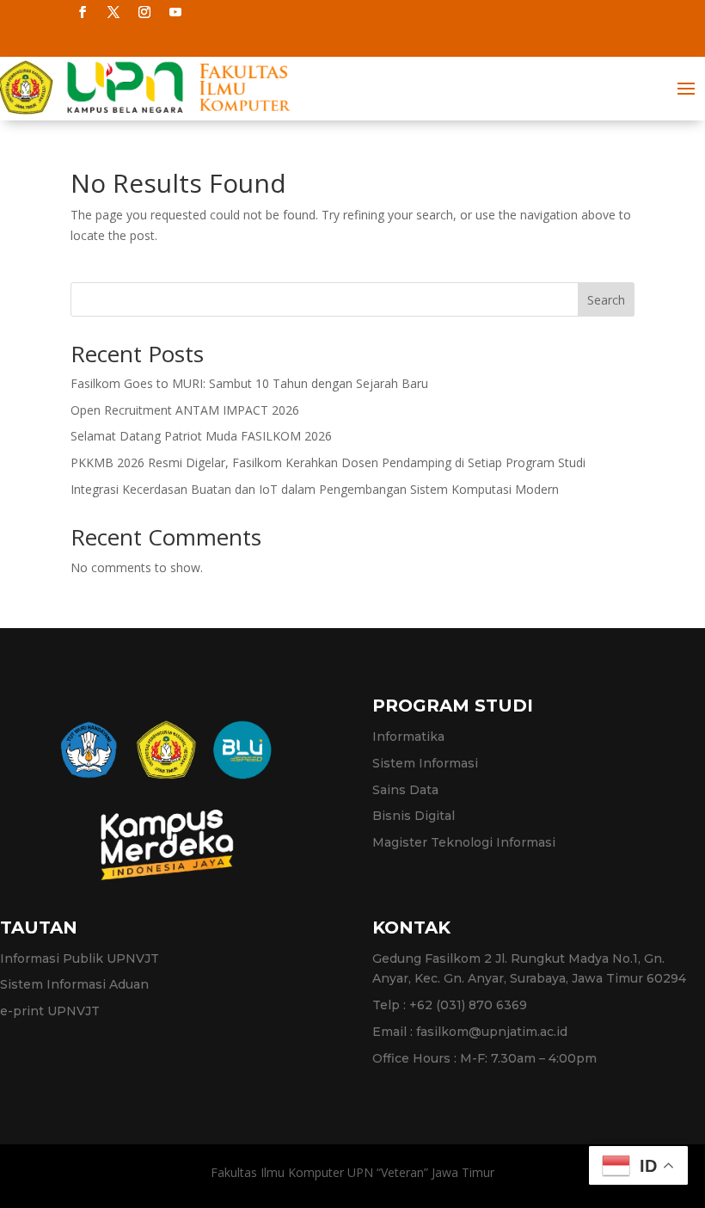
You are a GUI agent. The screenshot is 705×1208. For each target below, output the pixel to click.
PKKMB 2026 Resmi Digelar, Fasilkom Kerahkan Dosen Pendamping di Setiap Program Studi (327, 462)
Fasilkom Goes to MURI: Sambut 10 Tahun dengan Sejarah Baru (249, 383)
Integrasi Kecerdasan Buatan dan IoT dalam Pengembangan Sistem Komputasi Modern (314, 489)
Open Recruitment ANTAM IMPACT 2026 (184, 410)
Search (606, 300)
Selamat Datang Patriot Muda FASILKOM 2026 (201, 436)
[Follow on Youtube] (175, 12)
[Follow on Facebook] (82, 12)
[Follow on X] (113, 12)
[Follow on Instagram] (144, 12)
